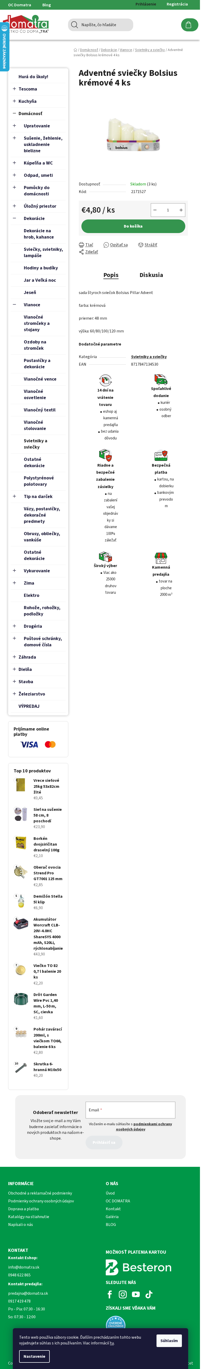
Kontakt (113, 1209)
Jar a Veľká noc (40, 280)
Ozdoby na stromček (35, 345)
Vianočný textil (39, 410)
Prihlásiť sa (104, 1142)
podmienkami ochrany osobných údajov (144, 1127)
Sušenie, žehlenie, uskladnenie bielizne (43, 144)
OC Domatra (19, 5)
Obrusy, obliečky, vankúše (42, 536)
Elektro (31, 595)
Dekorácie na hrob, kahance (39, 234)
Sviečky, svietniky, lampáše (43, 252)
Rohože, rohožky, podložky (42, 610)
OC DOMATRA (118, 1201)
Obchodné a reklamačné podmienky (40, 1193)
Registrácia (177, 4)
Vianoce (32, 305)
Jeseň (30, 292)
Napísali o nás (20, 1224)
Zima (29, 583)
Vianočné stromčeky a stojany (37, 323)
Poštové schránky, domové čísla (43, 641)
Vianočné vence (40, 379)
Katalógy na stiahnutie (28, 1217)
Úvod (110, 1193)
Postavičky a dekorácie (37, 363)
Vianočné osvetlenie (35, 394)
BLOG (111, 1224)
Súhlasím (169, 1341)
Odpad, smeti (38, 175)
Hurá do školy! (33, 76)
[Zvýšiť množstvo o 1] (181, 210)
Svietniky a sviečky (35, 444)
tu (112, 1343)
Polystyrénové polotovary (39, 481)
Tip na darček (38, 496)
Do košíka (133, 226)
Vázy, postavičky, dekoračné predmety (42, 515)
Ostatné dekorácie (34, 462)
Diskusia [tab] (151, 275)
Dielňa (25, 669)
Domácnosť (30, 113)
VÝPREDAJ (29, 706)
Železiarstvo (32, 694)
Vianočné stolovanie (35, 425)
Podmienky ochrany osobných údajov (41, 1201)
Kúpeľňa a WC (38, 163)
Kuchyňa (28, 101)
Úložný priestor (40, 206)
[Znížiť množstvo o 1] (155, 210)
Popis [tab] (111, 275)
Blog (46, 5)
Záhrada (27, 657)
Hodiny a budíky (41, 268)
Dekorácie (34, 218)
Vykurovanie (37, 571)
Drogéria (33, 626)
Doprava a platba (23, 1209)
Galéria (112, 1217)
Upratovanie (37, 126)
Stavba (26, 681)
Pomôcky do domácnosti (36, 190)
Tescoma (28, 89)
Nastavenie (34, 1356)
